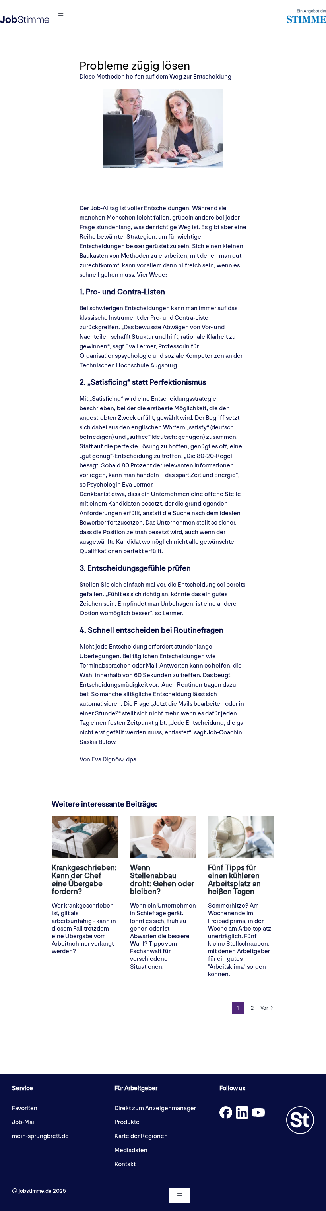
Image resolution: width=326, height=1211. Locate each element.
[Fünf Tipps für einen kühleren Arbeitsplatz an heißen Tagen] (241, 837)
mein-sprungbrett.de (40, 1136)
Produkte (127, 1122)
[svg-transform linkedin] (242, 1109)
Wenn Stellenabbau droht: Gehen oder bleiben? (162, 879)
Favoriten (24, 1108)
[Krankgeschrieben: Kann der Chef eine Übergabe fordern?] (85, 837)
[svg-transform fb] (225, 1109)
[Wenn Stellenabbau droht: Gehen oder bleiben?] (163, 837)
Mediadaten (130, 1150)
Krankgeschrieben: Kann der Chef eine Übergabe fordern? (84, 879)
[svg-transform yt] (258, 1111)
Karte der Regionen (141, 1136)
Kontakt (125, 1164)
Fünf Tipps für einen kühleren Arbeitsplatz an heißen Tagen (234, 879)
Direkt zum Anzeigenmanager (155, 1108)
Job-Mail (24, 1122)
